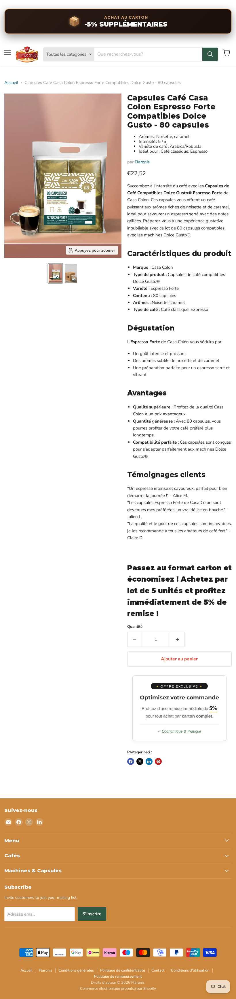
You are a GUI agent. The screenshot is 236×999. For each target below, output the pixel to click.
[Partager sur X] (139, 761)
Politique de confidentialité (122, 970)
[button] (55, 273)
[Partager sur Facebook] (130, 761)
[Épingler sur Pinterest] (158, 761)
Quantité (134, 627)
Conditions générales (76, 970)
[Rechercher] (210, 54)
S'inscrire (92, 914)
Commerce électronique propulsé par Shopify (118, 988)
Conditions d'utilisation (190, 970)
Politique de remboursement (118, 976)
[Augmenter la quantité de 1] (177, 639)
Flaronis (142, 162)
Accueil (11, 82)
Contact (158, 970)
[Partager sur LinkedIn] (149, 761)
